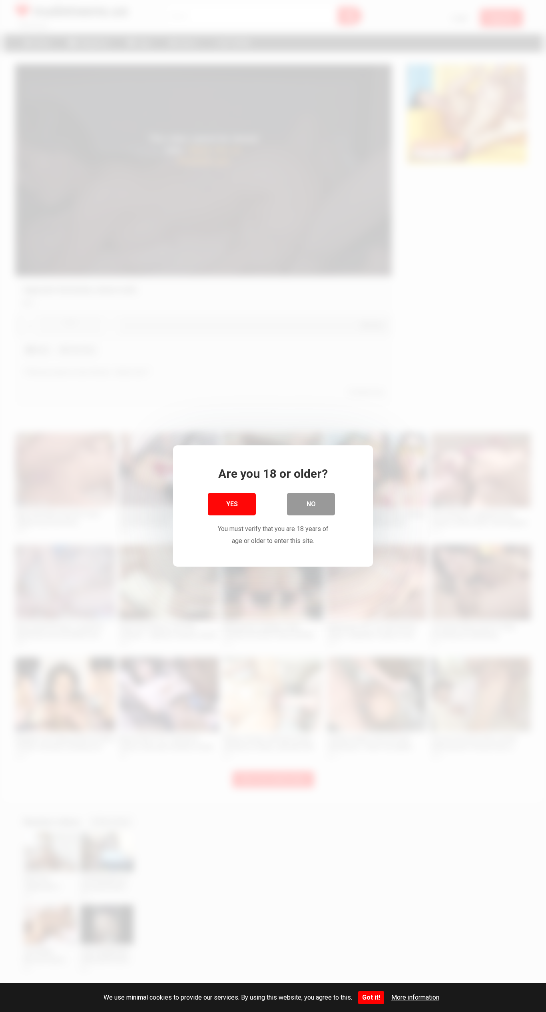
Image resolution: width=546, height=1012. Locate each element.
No (311, 504)
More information (415, 997)
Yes (232, 504)
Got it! (371, 997)
